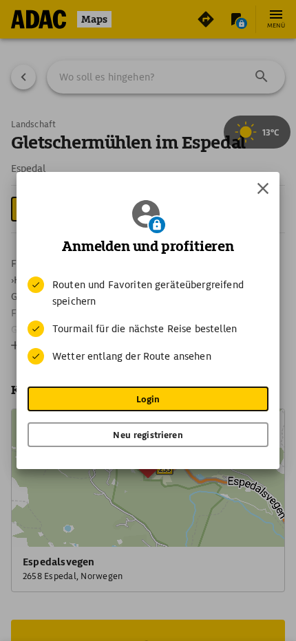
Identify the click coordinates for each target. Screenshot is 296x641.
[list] (148, 320)
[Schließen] (262, 188)
